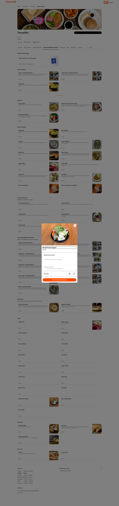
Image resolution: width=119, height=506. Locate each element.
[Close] (75, 225)
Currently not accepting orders (59, 279)
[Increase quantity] (74, 274)
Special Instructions (49, 255)
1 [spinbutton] (71, 273)
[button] (59, 234)
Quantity (46, 273)
